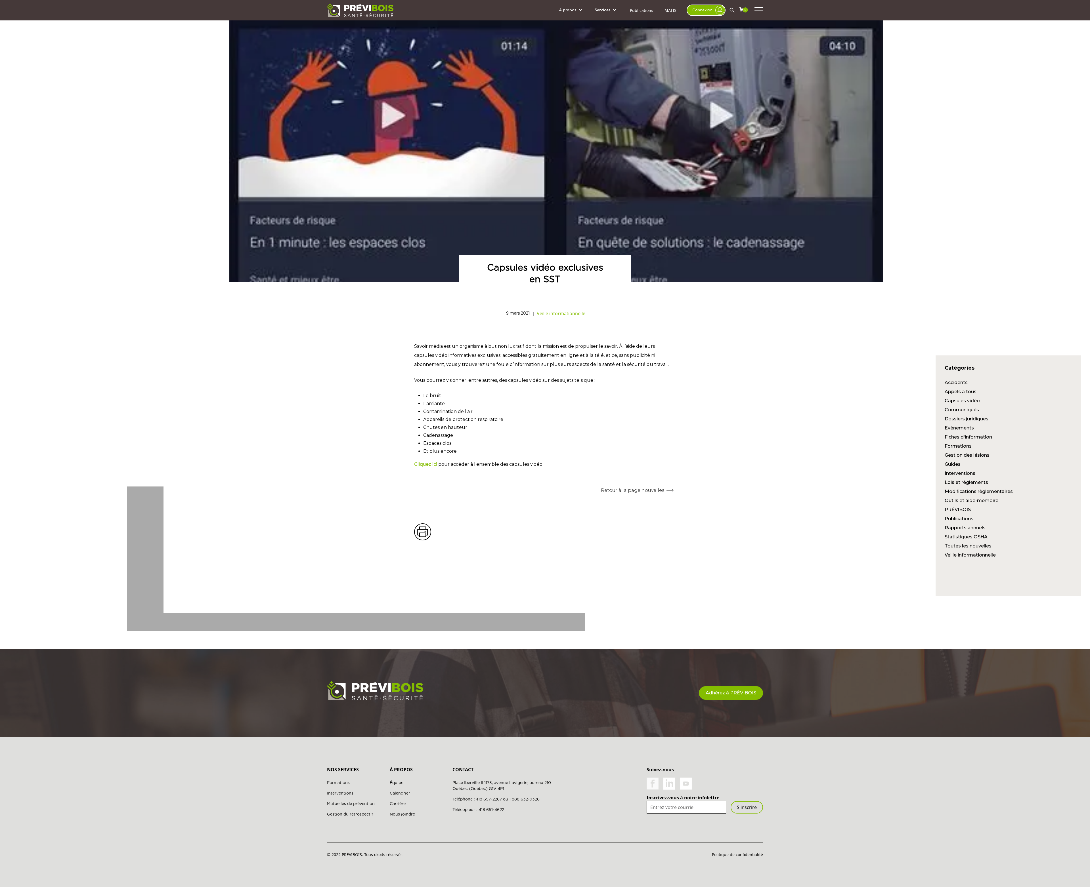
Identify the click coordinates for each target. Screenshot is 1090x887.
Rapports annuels (965, 527)
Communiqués (962, 409)
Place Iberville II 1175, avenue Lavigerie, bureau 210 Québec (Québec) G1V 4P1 (501, 785)
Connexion (702, 10)
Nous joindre (402, 814)
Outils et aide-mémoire (971, 500)
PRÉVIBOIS (958, 509)
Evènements (959, 428)
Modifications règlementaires (979, 491)
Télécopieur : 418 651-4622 (478, 809)
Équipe (396, 782)
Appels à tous (960, 391)
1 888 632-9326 (524, 799)
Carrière (398, 803)
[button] (573, 10)
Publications (641, 10)
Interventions (960, 473)
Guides (953, 464)
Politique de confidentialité (737, 854)
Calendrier (400, 793)
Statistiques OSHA (966, 537)
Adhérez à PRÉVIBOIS (731, 693)
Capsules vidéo (962, 400)
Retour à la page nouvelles (632, 490)
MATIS (670, 10)
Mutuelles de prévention (351, 803)
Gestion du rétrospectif (350, 814)
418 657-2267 (489, 799)
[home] (360, 10)
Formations (958, 446)
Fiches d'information (968, 437)
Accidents (956, 382)
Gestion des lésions (967, 455)
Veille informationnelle (970, 555)
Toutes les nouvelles (968, 546)
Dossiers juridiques (966, 419)
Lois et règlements (966, 482)
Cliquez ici (425, 464)
